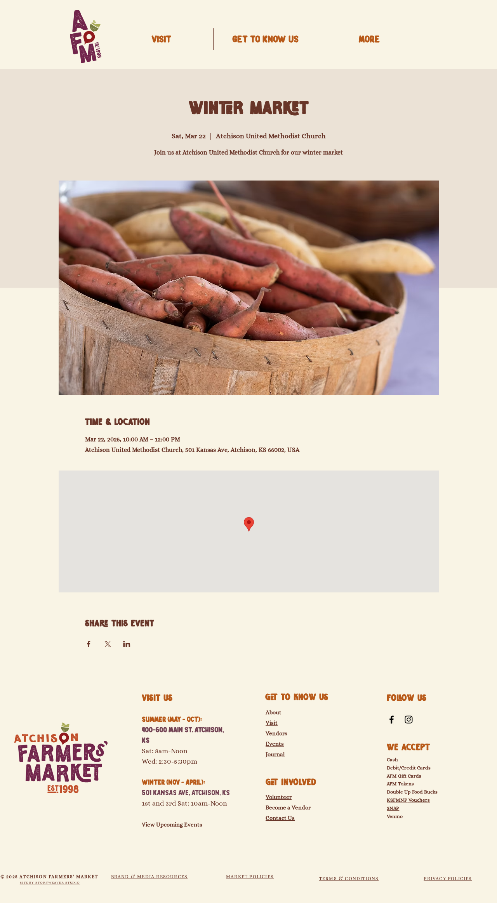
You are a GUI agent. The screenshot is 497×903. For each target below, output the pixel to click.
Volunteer (279, 797)
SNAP (393, 808)
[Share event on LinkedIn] (126, 644)
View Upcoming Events (172, 824)
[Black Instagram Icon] (408, 719)
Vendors (276, 733)
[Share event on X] (107, 644)
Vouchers (418, 800)
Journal (275, 754)
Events (275, 743)
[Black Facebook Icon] (391, 719)
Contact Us (280, 817)
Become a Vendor (288, 807)
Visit (272, 722)
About (274, 712)
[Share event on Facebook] (88, 644)
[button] (265, 39)
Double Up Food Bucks (412, 792)
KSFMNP (397, 800)
